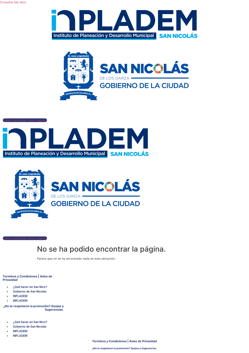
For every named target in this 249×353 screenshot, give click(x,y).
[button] (25, 120)
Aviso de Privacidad (143, 341)
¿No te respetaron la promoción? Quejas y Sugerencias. (33, 307)
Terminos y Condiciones (20, 276)
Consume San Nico (13, 2)
